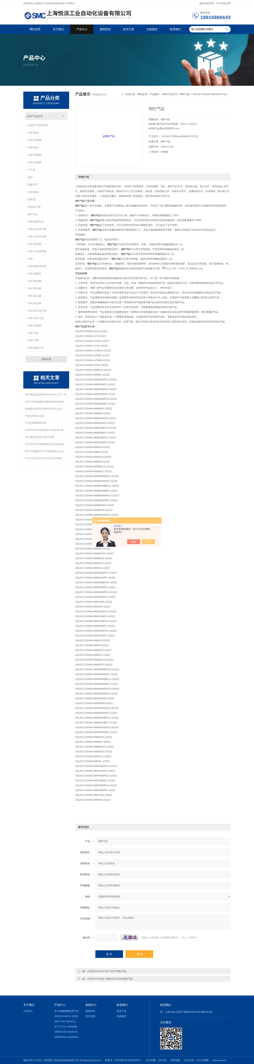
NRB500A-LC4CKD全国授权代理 (67, 1037)
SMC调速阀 (34, 154)
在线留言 (152, 29)
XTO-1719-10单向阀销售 (67, 1026)
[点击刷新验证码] (129, 937)
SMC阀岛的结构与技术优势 (39, 437)
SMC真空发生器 (37, 310)
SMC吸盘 (33, 132)
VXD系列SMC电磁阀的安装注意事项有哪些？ (46, 444)
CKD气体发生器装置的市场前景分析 (44, 430)
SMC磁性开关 (36, 347)
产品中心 (81, 29)
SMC (31, 258)
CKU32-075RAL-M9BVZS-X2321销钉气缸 (110, 978)
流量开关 (33, 184)
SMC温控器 (34, 243)
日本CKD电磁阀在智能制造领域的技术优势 (46, 401)
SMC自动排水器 (37, 229)
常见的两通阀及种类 (36, 422)
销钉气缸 (33, 214)
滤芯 (30, 177)
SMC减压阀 (34, 281)
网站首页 (35, 29)
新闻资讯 (105, 29)
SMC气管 (33, 340)
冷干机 (31, 169)
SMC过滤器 (34, 162)
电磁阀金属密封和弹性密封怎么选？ (44, 408)
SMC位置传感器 (37, 236)
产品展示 (155, 94)
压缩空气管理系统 (38, 125)
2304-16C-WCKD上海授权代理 (67, 1021)
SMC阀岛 (33, 191)
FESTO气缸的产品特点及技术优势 (43, 458)
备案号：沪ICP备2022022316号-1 (123, 1060)
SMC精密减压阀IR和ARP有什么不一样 (46, 394)
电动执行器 (34, 206)
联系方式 (121, 1011)
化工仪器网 (202, 1060)
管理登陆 (175, 1060)
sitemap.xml (219, 1060)
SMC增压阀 (34, 303)
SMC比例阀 (34, 140)
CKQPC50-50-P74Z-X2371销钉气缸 (107, 971)
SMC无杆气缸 (36, 318)
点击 (63, 116)
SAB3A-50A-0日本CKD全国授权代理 (67, 1031)
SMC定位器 (34, 295)
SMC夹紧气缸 (36, 221)
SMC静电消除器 (37, 266)
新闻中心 (91, 1004)
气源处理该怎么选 (34, 415)
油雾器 (31, 199)
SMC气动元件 (35, 116)
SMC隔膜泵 (34, 273)
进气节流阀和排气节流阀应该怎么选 (44, 451)
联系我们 (175, 29)
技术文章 (128, 29)
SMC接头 (33, 147)
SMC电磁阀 (34, 325)
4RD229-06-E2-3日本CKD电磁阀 (67, 1016)
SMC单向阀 (34, 288)
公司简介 (28, 1011)
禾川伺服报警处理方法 (66, 1011)
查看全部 (46, 359)
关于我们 (58, 29)
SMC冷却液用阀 (37, 251)
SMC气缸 (33, 332)
